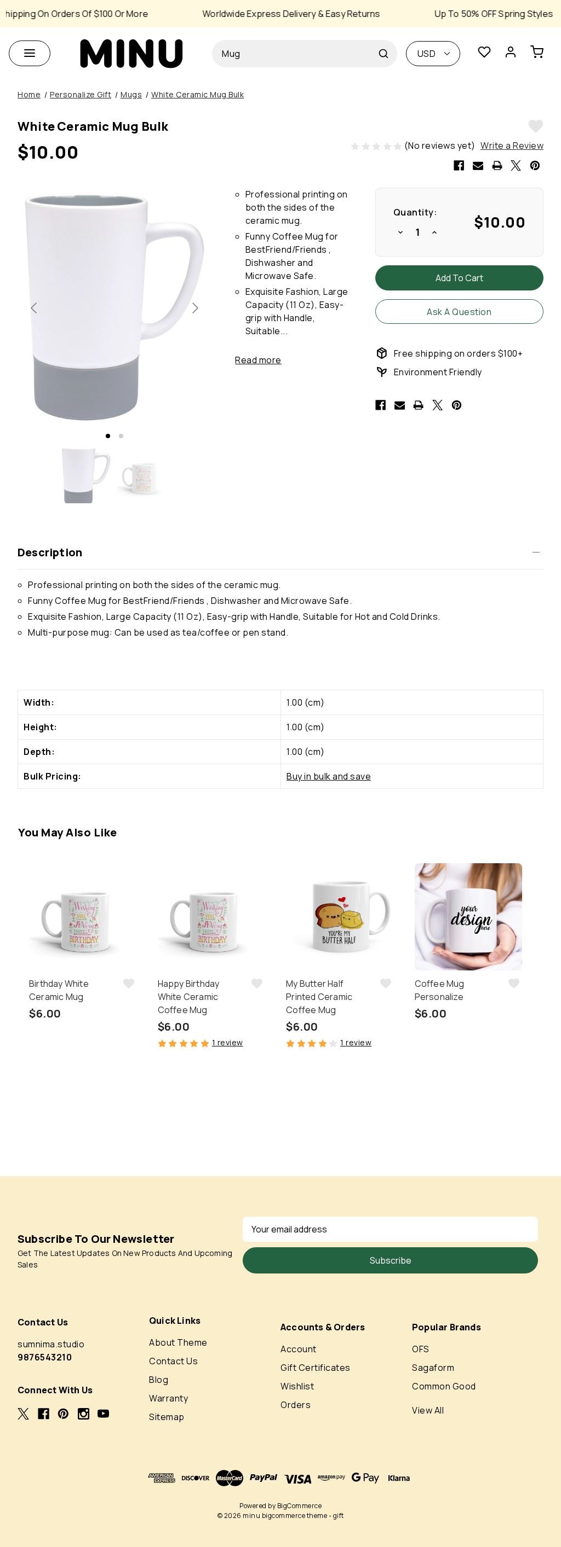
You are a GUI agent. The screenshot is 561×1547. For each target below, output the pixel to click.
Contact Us (173, 1361)
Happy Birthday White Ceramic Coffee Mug (189, 997)
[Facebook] (459, 165)
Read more (258, 360)
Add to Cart (211, 1087)
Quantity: (415, 212)
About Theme (178, 1342)
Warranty (168, 1398)
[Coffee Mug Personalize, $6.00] (469, 917)
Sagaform (433, 1368)
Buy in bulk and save (329, 776)
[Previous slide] (34, 307)
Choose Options (83, 1087)
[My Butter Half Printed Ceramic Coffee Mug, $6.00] (340, 917)
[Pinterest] (535, 165)
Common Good (444, 1386)
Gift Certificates (315, 1368)
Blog (158, 1380)
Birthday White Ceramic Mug (59, 990)
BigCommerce (299, 1505)
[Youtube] (103, 1414)
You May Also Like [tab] (67, 832)
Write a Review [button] (511, 145)
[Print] (497, 165)
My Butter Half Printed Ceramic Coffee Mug (319, 997)
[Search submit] (383, 53)
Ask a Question (459, 312)
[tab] (108, 436)
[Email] (478, 165)
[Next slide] (194, 307)
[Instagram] (83, 1414)
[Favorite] (484, 53)
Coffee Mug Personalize (440, 990)
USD (426, 54)
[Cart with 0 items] (541, 53)
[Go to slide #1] (86, 476)
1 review (227, 1042)
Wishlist (297, 1386)
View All (428, 1410)
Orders (295, 1405)
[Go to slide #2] (143, 476)
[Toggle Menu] (29, 53)
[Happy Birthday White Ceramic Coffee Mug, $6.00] (212, 917)
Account (298, 1349)
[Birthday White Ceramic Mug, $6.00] (83, 917)
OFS (421, 1349)
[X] (516, 165)
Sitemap (167, 1417)
